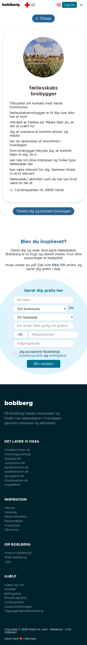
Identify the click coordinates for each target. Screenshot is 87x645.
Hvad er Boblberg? (18, 552)
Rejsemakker (13, 521)
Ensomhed (12, 525)
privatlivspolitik (31, 355)
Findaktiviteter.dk (17, 449)
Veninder (11, 512)
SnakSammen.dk (16, 471)
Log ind (69, 4)
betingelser (58, 355)
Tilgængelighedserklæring (23, 611)
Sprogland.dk (14, 476)
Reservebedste (15, 516)
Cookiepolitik (14, 602)
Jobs (7, 561)
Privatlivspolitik (15, 597)
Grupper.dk (12, 458)
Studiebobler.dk (16, 480)
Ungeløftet (12, 484)
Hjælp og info (14, 585)
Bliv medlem (43, 364)
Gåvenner (11, 529)
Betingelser (12, 593)
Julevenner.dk (14, 463)
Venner (9, 508)
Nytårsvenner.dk (16, 467)
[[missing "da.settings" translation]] (59, 4)
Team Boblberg (15, 557)
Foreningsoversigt (17, 454)
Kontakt (10, 589)
